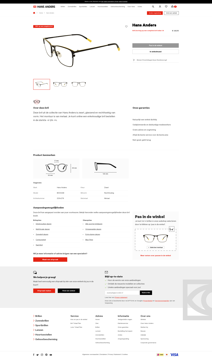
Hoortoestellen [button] (103, 7)
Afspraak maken (44, 291)
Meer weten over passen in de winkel (155, 256)
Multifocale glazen (43, 229)
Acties (120, 335)
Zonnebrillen (41, 321)
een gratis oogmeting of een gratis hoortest (114, 2)
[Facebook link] (33, 355)
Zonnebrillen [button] (72, 7)
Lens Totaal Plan (76, 327)
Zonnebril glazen (42, 234)
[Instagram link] (42, 355)
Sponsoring (145, 339)
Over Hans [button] (131, 7)
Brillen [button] (63, 7)
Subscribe (146, 293)
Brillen (37, 316)
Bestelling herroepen (125, 331)
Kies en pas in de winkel (79, 320)
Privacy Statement (114, 355)
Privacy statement (121, 298)
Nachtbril (39, 245)
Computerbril (41, 240)
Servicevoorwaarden (162, 301)
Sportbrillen (40, 325)
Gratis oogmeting (155, 13)
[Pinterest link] (46, 355)
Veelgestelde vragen (125, 320)
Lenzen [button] (92, 7)
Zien (96, 323)
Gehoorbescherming (45, 339)
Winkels (143, 320)
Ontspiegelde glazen (93, 229)
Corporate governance (148, 343)
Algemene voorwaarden (90, 355)
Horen (97, 320)
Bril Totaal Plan (76, 323)
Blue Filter (89, 240)
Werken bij (144, 327)
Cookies (125, 355)
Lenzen (38, 330)
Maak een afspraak (50, 260)
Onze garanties (123, 327)
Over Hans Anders (147, 323)
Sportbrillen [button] (83, 7)
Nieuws (143, 331)
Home (41, 13)
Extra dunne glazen (92, 234)
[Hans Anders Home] (44, 7)
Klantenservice (123, 323)
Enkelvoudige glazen (43, 224)
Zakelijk (143, 335)
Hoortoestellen (42, 335)
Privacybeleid (147, 301)
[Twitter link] (37, 355)
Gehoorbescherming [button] (118, 7)
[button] (160, 6)
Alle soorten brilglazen (93, 224)
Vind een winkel (171, 13)
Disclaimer (103, 355)
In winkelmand (155, 52)
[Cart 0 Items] (172, 6)
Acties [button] (140, 7)
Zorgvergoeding (123, 339)
